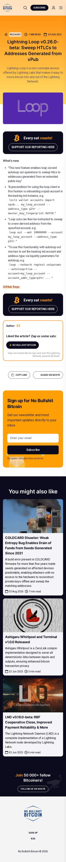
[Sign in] (53, 8)
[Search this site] (25, 8)
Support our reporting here (33, 147)
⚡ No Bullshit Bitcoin (22, 345)
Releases (15, 34)
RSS (33, 838)
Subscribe (39, 7)
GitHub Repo (11, 287)
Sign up (33, 833)
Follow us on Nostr (33, 789)
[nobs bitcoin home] (7, 8)
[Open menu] (61, 8)
